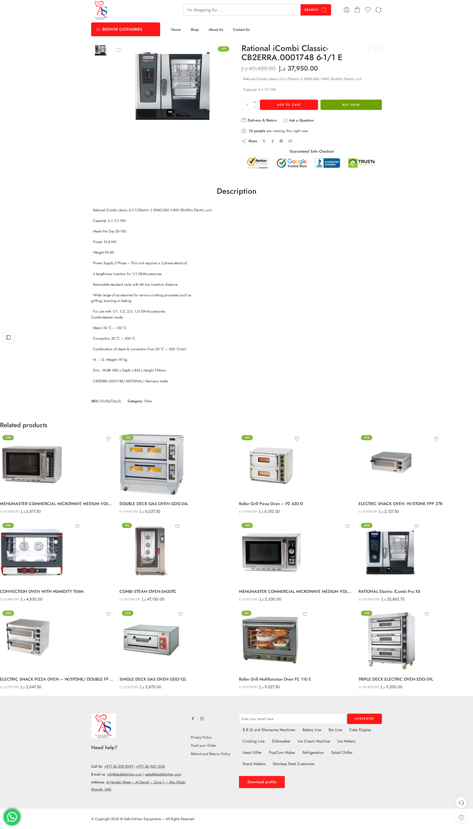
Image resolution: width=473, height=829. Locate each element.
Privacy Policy (201, 737)
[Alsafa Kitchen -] (101, 10)
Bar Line (335, 730)
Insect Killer (252, 752)
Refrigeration (313, 752)
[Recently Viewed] (461, 817)
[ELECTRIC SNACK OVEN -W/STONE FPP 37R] (400, 465)
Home (176, 29)
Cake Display (360, 730)
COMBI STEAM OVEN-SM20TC (148, 591)
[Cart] (357, 9)
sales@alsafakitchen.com (163, 774)
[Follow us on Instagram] (202, 718)
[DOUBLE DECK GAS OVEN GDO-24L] (153, 465)
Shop (195, 29)
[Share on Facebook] (272, 141)
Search (311, 9)
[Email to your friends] (290, 141)
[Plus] (254, 102)
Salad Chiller (342, 752)
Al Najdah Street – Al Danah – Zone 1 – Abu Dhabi (146, 782)
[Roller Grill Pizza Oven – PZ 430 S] (378, 48)
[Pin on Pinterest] (281, 141)
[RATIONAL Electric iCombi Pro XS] (390, 552)
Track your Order (203, 745)
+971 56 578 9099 (118, 766)
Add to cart (289, 105)
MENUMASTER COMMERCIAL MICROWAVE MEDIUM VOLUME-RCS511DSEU (296, 591)
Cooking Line (254, 741)
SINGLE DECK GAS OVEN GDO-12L (152, 679)
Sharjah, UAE (101, 789)
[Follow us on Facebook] (193, 719)
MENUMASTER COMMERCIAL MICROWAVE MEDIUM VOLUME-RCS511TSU (57, 504)
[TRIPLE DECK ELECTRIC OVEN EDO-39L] (395, 640)
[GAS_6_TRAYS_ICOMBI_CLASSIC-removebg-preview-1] (100, 50)
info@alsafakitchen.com (124, 774)
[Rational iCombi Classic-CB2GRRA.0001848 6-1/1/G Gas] (368, 48)
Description (236, 191)
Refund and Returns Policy (210, 753)
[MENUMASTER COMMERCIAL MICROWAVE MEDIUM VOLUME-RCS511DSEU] (296, 552)
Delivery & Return (261, 120)
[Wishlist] (118, 50)
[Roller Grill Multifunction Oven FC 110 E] (275, 640)
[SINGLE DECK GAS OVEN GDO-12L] (152, 640)
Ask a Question (301, 120)
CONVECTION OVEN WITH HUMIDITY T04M (42, 591)
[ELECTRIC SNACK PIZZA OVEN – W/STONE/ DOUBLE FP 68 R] (57, 640)
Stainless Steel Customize (293, 764)
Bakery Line (312, 730)
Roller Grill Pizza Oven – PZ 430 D (271, 504)
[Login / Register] (346, 9)
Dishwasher (281, 741)
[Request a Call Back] (461, 802)
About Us (216, 29)
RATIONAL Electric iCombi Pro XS (389, 591)
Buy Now (351, 105)
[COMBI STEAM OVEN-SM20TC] (151, 552)
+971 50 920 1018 (150, 766)
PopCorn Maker (282, 752)
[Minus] (254, 107)
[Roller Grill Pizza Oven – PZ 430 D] (271, 465)
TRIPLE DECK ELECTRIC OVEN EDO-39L (395, 679)
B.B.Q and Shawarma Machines (269, 730)
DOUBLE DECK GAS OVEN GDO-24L (153, 504)
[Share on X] (264, 141)
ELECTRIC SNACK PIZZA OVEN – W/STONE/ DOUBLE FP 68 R (57, 679)
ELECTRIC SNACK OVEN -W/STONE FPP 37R (400, 504)
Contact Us (241, 29)
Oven (148, 401)
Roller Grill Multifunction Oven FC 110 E (275, 679)
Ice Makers (346, 741)
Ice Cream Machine (314, 741)
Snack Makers (254, 764)
